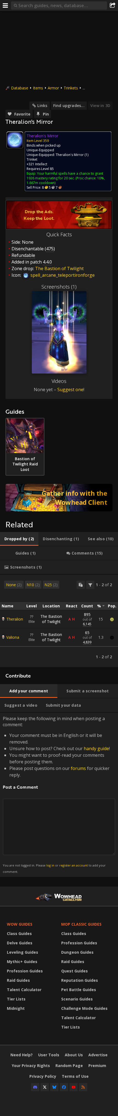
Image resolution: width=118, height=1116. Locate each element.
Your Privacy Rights (31, 1065)
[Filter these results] (90, 585)
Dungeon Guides (77, 952)
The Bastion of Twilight (51, 619)
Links (42, 105)
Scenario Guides (77, 999)
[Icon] (14, 140)
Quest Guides (74, 971)
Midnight (16, 1008)
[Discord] (35, 1087)
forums (78, 768)
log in (50, 865)
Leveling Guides (22, 952)
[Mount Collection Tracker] (59, 497)
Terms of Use (75, 1076)
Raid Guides (18, 980)
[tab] (19, 539)
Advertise (98, 1054)
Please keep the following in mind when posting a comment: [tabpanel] (56, 794)
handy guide (96, 748)
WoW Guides (19, 924)
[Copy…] (81, 585)
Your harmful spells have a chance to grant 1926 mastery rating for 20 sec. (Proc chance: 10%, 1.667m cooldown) (66, 178)
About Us (74, 1054)
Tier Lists (16, 999)
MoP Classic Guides (81, 924)
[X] (45, 1087)
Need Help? (21, 1054)
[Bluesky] (54, 1087)
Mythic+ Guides (22, 961)
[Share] (112, 5)
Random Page (69, 1065)
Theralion (14, 619)
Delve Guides (19, 942)
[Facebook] (64, 1087)
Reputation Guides (79, 980)
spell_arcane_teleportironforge (62, 275)
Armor (53, 88)
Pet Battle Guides (78, 989)
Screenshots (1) (59, 286)
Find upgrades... (69, 105)
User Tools (48, 1054)
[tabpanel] (59, 621)
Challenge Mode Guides (84, 1008)
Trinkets (71, 88)
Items (38, 88)
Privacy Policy (42, 1076)
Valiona (12, 637)
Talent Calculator (24, 989)
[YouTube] (73, 1087)
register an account (73, 865)
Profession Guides (25, 971)
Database (19, 88)
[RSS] (83, 1087)
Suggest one (70, 389)
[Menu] (5, 5)
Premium (97, 1065)
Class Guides (19, 933)
